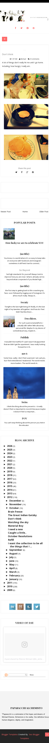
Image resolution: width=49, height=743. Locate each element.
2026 (10, 445)
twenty (24, 302)
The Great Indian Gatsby (22, 515)
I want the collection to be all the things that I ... (25, 545)
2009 (10, 590)
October (14, 508)
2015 (10, 486)
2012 (10, 497)
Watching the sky (18, 522)
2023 (10, 456)
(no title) (24, 253)
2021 (10, 464)
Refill (11, 539)
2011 (10, 582)
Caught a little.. (17, 532)
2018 (10, 475)
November (15, 504)
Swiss (24, 402)
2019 (10, 471)
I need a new (15, 529)
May (12, 564)
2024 (10, 453)
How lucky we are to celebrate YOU (24, 242)
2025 (10, 449)
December (15, 500)
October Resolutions (20, 536)
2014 (10, 489)
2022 (10, 460)
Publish (25, 337)
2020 (10, 467)
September (16, 549)
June (12, 560)
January (14, 579)
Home (25, 211)
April (12, 568)
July (11, 557)
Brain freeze (15, 511)
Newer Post (6, 211)
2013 (10, 493)
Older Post (43, 211)
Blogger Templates (10, 734)
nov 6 (24, 353)
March (13, 571)
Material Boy (15, 525)
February (14, 575)
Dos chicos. (31, 318)
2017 (10, 478)
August (13, 553)
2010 (10, 586)
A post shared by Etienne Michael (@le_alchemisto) (26, 659)
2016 (10, 482)
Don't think (14, 518)
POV (24, 418)
